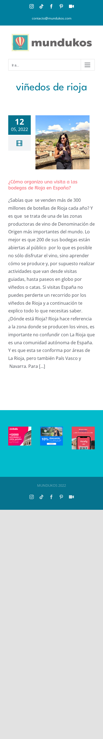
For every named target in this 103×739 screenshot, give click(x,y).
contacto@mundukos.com (51, 18)
